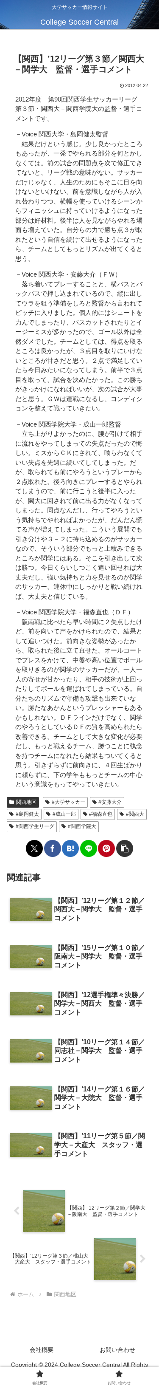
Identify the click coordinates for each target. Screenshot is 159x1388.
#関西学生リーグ (35, 826)
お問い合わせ (117, 1349)
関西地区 (26, 802)
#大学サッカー (68, 802)
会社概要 (41, 1349)
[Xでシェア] (34, 848)
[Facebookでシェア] (52, 848)
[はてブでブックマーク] (70, 848)
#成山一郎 (64, 814)
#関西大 (135, 814)
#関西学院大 (82, 826)
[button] (124, 848)
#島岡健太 (27, 814)
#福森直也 (100, 814)
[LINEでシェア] (88, 848)
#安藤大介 (110, 802)
